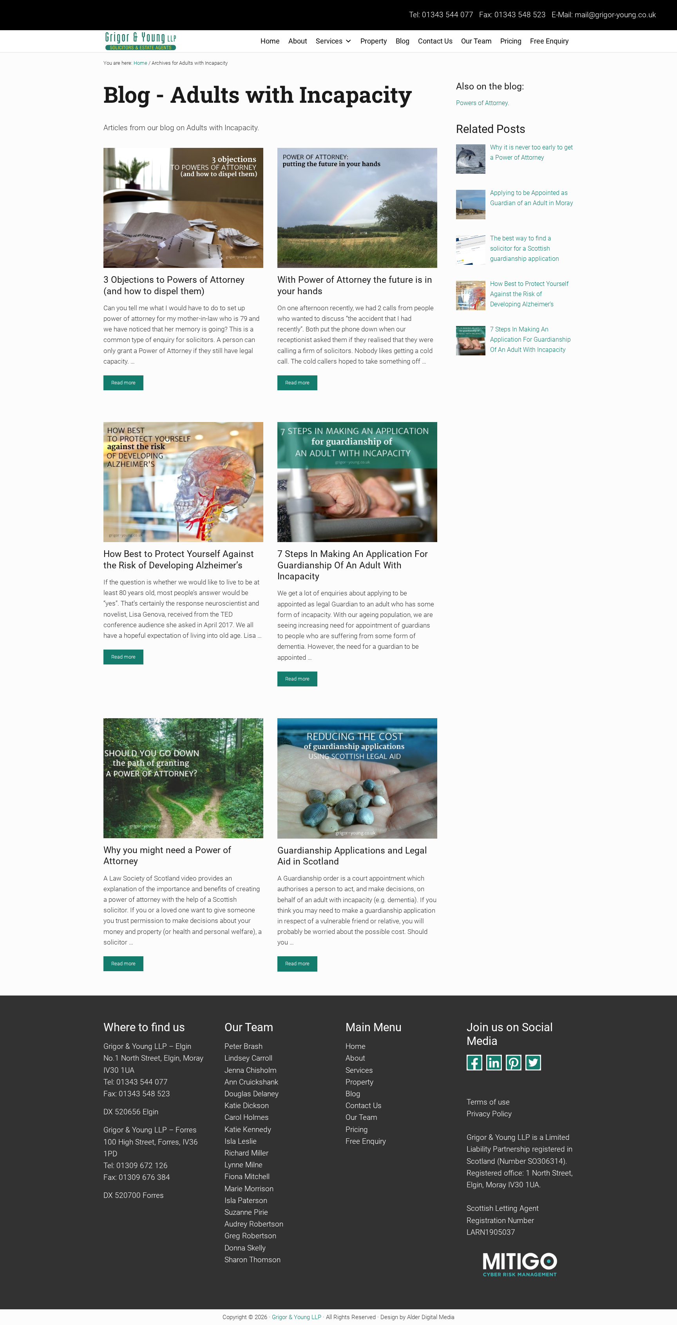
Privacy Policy (489, 1114)
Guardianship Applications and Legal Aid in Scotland (352, 856)
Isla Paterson (245, 1200)
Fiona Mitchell (247, 1176)
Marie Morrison (248, 1189)
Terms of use (488, 1102)
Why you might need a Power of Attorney (167, 855)
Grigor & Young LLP (296, 1317)
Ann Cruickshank (251, 1082)
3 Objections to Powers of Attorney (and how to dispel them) (173, 285)
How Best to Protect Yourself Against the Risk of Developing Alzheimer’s (178, 559)
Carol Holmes (246, 1117)
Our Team (476, 41)
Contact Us (435, 41)
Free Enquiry (549, 41)
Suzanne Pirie (246, 1212)
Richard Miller (246, 1153)
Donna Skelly (245, 1248)
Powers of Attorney (482, 103)
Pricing (510, 41)
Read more (127, 384)
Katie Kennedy (247, 1129)
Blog (402, 41)
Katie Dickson (246, 1105)
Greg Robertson (250, 1236)
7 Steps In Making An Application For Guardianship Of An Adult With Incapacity (352, 565)
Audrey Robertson (253, 1224)
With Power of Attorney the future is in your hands (354, 285)
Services (329, 41)
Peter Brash (243, 1046)
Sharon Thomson (252, 1260)
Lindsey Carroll (248, 1058)
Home (270, 41)
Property (373, 41)
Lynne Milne (243, 1165)
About (297, 41)
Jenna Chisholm (250, 1070)
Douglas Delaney (251, 1094)
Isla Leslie (240, 1141)
